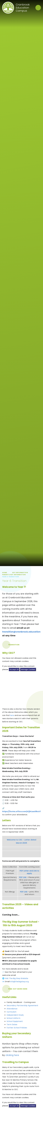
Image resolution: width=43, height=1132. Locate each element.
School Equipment (15, 1021)
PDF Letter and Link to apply (29, 872)
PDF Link (22, 877)
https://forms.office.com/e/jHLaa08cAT (21, 811)
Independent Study (15, 1015)
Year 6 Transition (10, 577)
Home (4, 573)
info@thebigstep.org (19, 981)
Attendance (12, 1008)
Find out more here (17, 989)
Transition (14, 645)
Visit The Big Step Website (16, 978)
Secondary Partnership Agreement (22, 1005)
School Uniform (13, 1018)
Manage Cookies (28, 669)
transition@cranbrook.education (21, 631)
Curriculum (11, 1012)
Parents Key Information (14, 575)
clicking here (12, 1055)
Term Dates (12, 1024)
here (12, 715)
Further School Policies (17, 1027)
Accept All (14, 669)
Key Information (20, 573)
